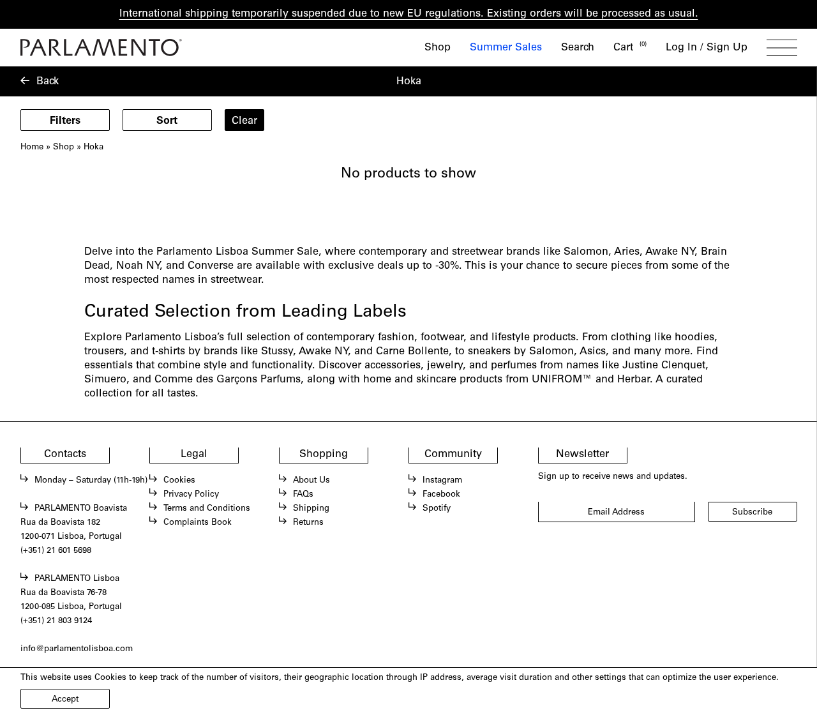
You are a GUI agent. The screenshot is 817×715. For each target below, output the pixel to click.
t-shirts (168, 352)
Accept (65, 699)
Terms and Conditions (206, 508)
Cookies (179, 480)
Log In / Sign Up (706, 48)
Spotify (437, 508)
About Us (311, 480)
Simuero (105, 380)
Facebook (441, 494)
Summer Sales (506, 48)
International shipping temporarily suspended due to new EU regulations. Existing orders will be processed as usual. (408, 14)
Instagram (442, 480)
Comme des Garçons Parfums (227, 380)
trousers (104, 352)
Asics (593, 352)
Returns (308, 522)
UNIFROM (557, 380)
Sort (166, 121)
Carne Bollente (412, 352)
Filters (65, 121)
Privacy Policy (191, 494)
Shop (437, 48)
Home (31, 147)
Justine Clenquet (663, 366)
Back (47, 82)
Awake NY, (325, 352)
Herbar (633, 380)
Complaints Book (197, 522)
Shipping (311, 508)
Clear (244, 121)
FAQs (303, 494)
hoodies (694, 338)
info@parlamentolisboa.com (76, 649)
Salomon (551, 352)
